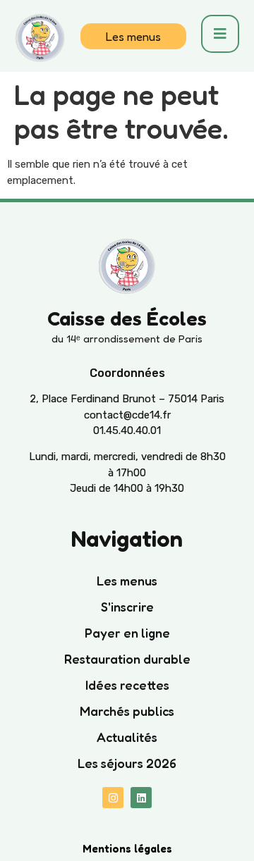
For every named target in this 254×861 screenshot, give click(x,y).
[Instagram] (112, 797)
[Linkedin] (141, 797)
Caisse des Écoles (127, 318)
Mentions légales (127, 848)
